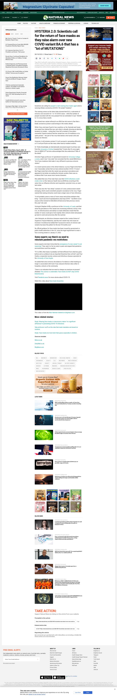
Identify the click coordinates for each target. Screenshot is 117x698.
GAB (95, 667)
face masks (43, 63)
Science (86, 23)
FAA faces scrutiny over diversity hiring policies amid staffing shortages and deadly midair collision (68, 478)
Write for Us (53, 659)
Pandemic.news (43, 277)
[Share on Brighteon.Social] (37, 58)
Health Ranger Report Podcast (79, 657)
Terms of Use (53, 669)
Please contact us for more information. (45, 636)
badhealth (44, 62)
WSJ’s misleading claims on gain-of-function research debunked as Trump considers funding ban (68, 404)
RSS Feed (74, 665)
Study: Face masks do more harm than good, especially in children (56, 333)
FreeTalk (96, 663)
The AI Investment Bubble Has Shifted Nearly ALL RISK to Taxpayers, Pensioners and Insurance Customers (24, 174)
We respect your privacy (9, 663)
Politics (25, 23)
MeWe (95, 665)
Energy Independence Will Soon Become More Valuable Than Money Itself (10, 174)
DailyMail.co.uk (39, 343)
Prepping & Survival (74, 23)
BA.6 (39, 62)
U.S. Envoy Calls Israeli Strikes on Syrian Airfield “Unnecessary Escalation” (17, 72)
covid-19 (48, 360)
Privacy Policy (53, 667)
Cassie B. (64, 400)
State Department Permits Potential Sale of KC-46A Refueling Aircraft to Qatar (16, 94)
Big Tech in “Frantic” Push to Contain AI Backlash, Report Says (17, 39)
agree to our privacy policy (37, 694)
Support (52, 657)
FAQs (107, 12)
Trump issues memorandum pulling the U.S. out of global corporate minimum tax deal (68, 447)
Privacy (41, 682)
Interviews (25, 12)
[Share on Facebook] (44, 58)
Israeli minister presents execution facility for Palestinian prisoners (16, 100)
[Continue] (38, 659)
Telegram (96, 655)
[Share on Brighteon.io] (40, 58)
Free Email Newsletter (55, 655)
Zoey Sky (64, 459)
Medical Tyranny (72, 63)
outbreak (53, 65)
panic (79, 65)
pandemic (59, 65)
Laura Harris (65, 445)
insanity (65, 63)
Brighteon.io (97, 650)
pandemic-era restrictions (70, 65)
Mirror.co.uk (38, 340)
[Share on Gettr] (63, 58)
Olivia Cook (48, 54)
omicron (47, 65)
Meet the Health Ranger (56, 653)
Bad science (42, 28)
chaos (68, 62)
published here (82, 685)
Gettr (95, 661)
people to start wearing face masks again (64, 106)
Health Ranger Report (10, 144)
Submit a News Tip (54, 665)
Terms (45, 682)
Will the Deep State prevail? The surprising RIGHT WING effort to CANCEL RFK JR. (68, 552)
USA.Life (96, 669)
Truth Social (97, 659)
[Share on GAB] (60, 58)
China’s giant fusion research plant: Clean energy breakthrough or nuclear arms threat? (68, 432)
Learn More (78, 692)
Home (3, 12)
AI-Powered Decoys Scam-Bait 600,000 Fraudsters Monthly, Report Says (17, 45)
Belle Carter (64, 474)
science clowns (46, 67)
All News (74, 653)
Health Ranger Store (77, 655)
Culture (33, 23)
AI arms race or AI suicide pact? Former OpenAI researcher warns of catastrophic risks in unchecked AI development (68, 419)
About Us (101, 12)
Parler (95, 657)
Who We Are (53, 650)
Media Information (54, 661)
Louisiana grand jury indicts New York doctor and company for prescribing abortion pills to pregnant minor (68, 523)
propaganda (38, 67)
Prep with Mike (17, 12)
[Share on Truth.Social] (56, 58)
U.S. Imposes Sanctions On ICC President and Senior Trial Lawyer (15, 51)
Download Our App (92, 12)
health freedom (51, 63)
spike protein (55, 67)
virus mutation (64, 67)
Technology (95, 23)
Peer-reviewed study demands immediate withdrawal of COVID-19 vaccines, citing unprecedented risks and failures (67, 538)
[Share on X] (48, 58)
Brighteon (9, 12)
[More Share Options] (67, 58)
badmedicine (51, 62)
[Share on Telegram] (52, 58)
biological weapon (61, 62)
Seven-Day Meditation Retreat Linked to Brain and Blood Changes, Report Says (16, 79)
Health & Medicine (44, 23)
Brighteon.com (39, 347)
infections (60, 63)
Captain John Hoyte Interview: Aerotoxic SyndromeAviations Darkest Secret (23, 184)
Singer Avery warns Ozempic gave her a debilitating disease (65, 566)
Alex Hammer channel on (62, 312)
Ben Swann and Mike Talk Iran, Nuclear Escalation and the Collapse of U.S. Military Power (10, 162)
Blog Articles (75, 663)
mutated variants (40, 65)
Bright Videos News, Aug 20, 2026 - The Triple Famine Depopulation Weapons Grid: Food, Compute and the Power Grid (10, 186)
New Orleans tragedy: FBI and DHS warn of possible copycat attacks (66, 462)
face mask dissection (56, 281)
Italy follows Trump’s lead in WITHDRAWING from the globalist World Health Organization (68, 596)
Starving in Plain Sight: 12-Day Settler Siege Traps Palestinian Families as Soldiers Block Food (16, 107)
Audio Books (33, 12)
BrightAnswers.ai (81, 12)
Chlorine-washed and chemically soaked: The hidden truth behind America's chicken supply (15, 86)
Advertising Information (56, 663)
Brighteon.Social (98, 653)
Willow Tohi (64, 415)
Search (113, 12)
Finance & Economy (59, 23)
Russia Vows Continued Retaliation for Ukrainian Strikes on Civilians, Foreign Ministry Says (17, 57)
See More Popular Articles (17, 113)
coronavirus (74, 62)
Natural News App (76, 659)
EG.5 (38, 63)
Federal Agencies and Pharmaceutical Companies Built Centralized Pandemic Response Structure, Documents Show (17, 65)
